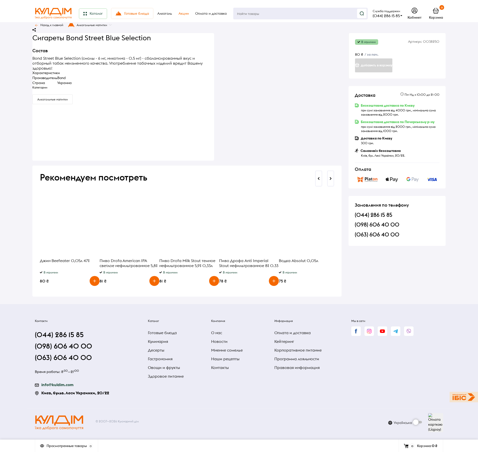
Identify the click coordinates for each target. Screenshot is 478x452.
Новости (219, 341)
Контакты (220, 367)
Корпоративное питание (298, 350)
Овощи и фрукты (164, 367)
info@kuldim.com (57, 384)
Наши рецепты (225, 358)
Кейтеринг (284, 341)
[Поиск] (361, 13)
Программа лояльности (296, 358)
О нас (216, 332)
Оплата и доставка (292, 332)
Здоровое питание (166, 376)
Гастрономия (160, 358)
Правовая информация (297, 367)
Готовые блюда (162, 332)
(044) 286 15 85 (386, 15)
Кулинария (158, 341)
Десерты (156, 350)
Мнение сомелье (227, 350)
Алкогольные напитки (92, 25)
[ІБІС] (464, 397)
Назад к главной (51, 25)
